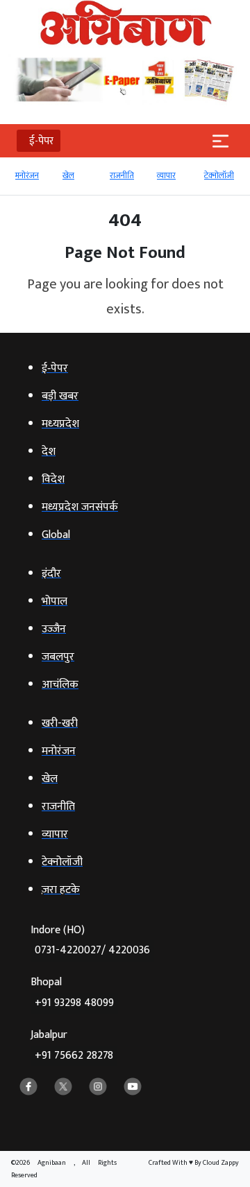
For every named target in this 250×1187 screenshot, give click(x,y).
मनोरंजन (27, 175)
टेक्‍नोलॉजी (219, 175)
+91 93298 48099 (74, 1003)
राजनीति (122, 175)
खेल (68, 175)
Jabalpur (72, 1045)
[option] (32, 181)
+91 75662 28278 (74, 1055)
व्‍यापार (166, 175)
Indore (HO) (90, 940)
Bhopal (72, 992)
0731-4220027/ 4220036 (92, 950)
